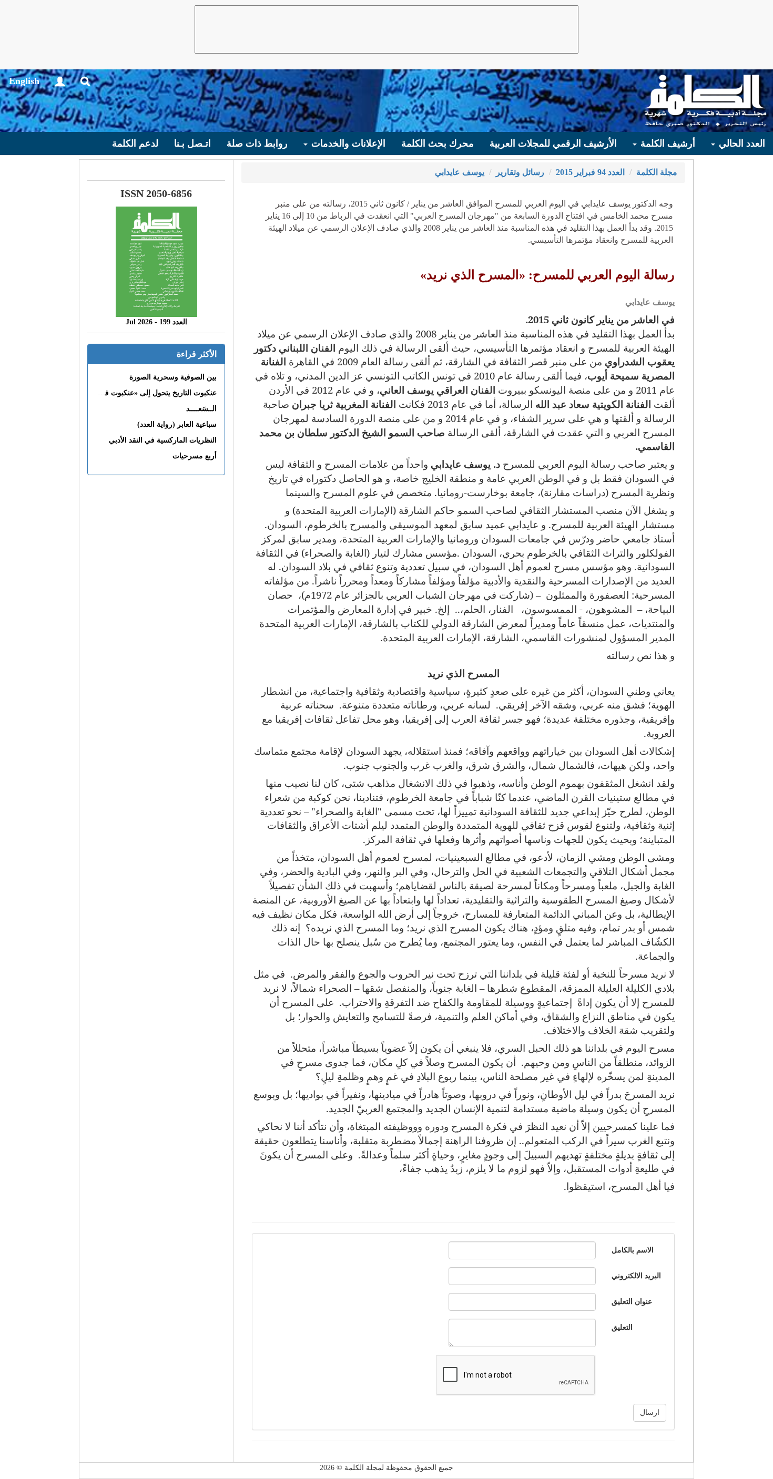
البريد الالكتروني (636, 1276)
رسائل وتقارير (520, 172)
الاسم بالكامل (633, 1250)
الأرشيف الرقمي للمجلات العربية (553, 143)
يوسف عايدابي (459, 172)
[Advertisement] (386, 29)
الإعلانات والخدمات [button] (347, 143)
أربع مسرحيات (194, 456)
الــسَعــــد (201, 409)
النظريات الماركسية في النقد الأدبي (163, 440)
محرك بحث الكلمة (437, 143)
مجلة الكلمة (656, 172)
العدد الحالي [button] (740, 143)
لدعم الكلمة (135, 143)
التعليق (622, 1327)
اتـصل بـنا (192, 143)
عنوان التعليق (632, 1302)
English (24, 81)
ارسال (649, 1412)
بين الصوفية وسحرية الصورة (173, 377)
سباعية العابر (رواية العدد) (177, 424)
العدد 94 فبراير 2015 (590, 172)
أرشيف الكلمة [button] (666, 143)
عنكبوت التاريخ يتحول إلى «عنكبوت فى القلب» (146, 393)
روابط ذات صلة (257, 143)
